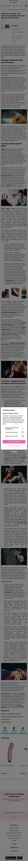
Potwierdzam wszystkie (14, 441)
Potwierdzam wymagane (14, 446)
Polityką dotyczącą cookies (16, 417)
